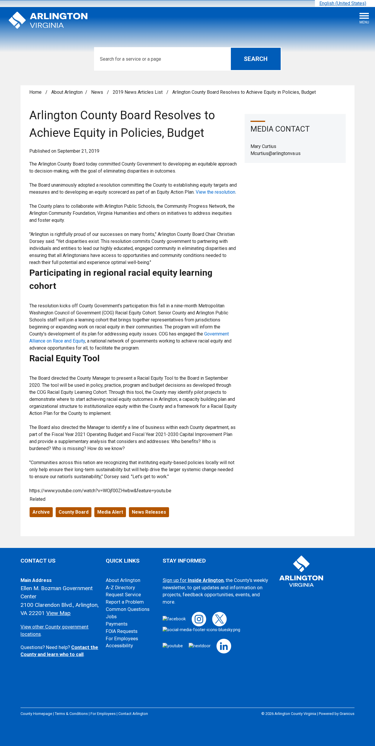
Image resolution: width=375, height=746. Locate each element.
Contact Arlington (133, 713)
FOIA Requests (121, 631)
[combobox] (345, 3)
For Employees (122, 638)
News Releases (149, 512)
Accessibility (119, 645)
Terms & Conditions (71, 713)
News (97, 92)
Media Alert (110, 512)
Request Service (123, 594)
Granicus (347, 713)
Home (35, 92)
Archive (41, 512)
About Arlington (67, 92)
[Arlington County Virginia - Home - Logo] (48, 20)
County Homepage (36, 713)
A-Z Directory (120, 587)
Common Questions (127, 609)
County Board (73, 512)
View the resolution (215, 192)
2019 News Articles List (138, 92)
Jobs (111, 616)
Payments (116, 624)
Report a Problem (125, 602)
